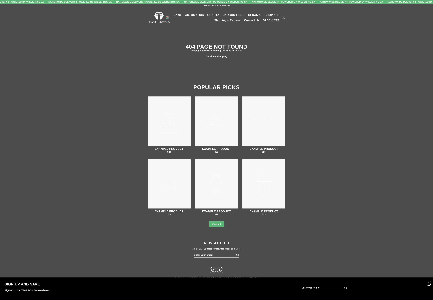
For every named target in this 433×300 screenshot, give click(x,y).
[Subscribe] (345, 287)
